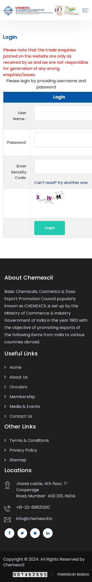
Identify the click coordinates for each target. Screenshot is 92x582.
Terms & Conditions (29, 440)
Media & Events (24, 406)
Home (15, 367)
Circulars (18, 387)
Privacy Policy (23, 450)
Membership (22, 397)
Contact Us (20, 416)
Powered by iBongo (73, 574)
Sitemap (17, 460)
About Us (18, 377)
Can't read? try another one (61, 182)
